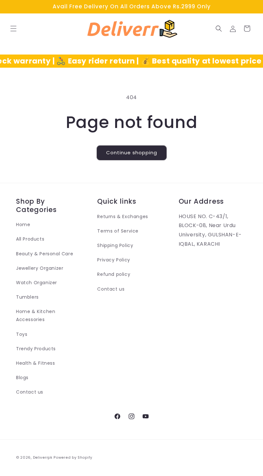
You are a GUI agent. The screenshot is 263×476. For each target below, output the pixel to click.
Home (23, 224)
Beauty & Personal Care (44, 254)
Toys (21, 334)
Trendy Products (36, 348)
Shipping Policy (115, 245)
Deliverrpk (43, 457)
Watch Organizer (36, 282)
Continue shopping (131, 152)
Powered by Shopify (73, 457)
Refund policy (113, 274)
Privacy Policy (113, 260)
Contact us (29, 392)
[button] (13, 28)
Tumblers (27, 297)
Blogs (22, 377)
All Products (30, 239)
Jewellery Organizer (39, 268)
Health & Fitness (35, 363)
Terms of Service (118, 231)
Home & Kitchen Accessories (35, 315)
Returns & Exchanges (122, 216)
